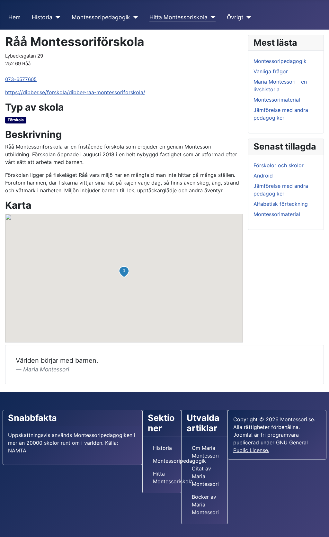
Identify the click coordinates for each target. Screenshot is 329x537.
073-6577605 (21, 79)
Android (263, 175)
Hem (14, 17)
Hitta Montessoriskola (178, 17)
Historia (42, 17)
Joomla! (243, 435)
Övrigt (235, 17)
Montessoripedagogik (101, 17)
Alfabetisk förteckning (280, 204)
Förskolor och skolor (278, 165)
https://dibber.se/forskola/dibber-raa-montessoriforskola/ (75, 92)
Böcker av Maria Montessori (205, 504)
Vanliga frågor (270, 71)
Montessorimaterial (276, 99)
